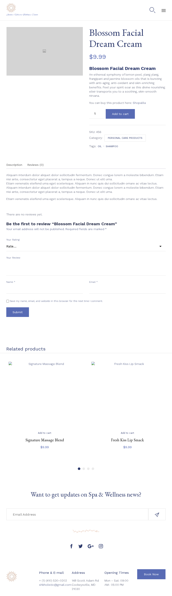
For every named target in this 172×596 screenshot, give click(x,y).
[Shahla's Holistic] (22, 8)
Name (10, 282)
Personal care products (125, 137)
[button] (157, 514)
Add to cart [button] (44, 433)
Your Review (13, 257)
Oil (100, 146)
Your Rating (13, 239)
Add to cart (120, 114)
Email (93, 282)
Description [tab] (14, 164)
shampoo (112, 146)
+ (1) (42, 580)
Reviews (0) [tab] (35, 164)
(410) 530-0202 (56, 580)
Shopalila (139, 102)
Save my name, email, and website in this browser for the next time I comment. (56, 301)
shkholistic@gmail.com (55, 584)
